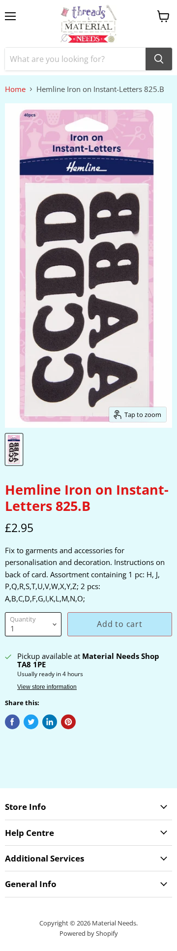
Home (15, 89)
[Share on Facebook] (12, 721)
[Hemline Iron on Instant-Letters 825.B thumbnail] (14, 449)
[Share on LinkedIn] (49, 721)
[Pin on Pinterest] (68, 721)
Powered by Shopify (88, 933)
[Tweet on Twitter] (31, 721)
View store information (47, 687)
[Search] (159, 59)
